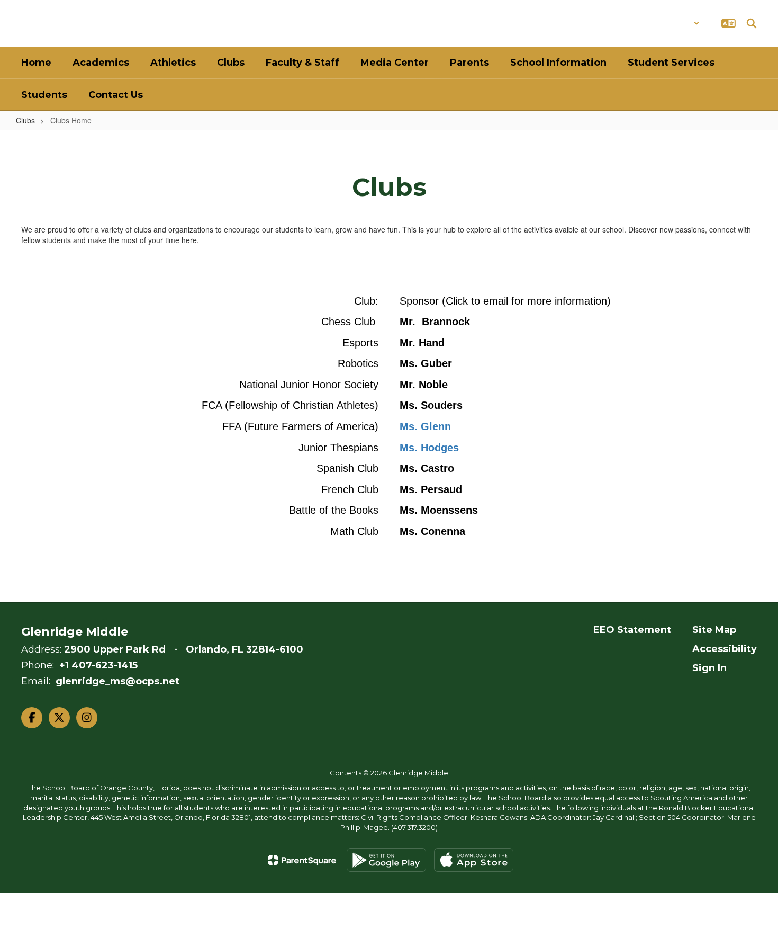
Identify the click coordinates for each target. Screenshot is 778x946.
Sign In (709, 668)
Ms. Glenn (425, 426)
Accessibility (724, 649)
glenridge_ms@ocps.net (117, 681)
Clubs (25, 120)
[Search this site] (751, 23)
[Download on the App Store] (473, 860)
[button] (672, 23)
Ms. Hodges (429, 447)
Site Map (714, 630)
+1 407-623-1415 (98, 665)
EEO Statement (632, 630)
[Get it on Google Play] (386, 860)
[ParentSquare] (302, 860)
